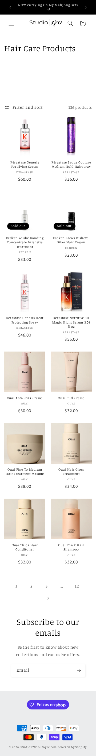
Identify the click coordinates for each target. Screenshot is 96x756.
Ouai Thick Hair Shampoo (71, 547)
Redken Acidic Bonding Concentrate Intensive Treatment (24, 242)
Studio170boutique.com (39, 747)
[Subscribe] (79, 670)
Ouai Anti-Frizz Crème (25, 398)
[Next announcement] (86, 7)
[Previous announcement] (10, 7)
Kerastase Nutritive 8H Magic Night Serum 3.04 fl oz (71, 322)
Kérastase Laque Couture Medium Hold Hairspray (71, 164)
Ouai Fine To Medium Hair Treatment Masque (25, 471)
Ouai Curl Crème (71, 398)
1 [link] (16, 586)
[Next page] (48, 598)
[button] (11, 23)
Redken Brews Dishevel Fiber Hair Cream (71, 240)
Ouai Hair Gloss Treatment (71, 471)
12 (77, 586)
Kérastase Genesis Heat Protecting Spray (24, 320)
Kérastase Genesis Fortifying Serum (24, 164)
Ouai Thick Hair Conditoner (25, 547)
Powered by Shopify (72, 747)
